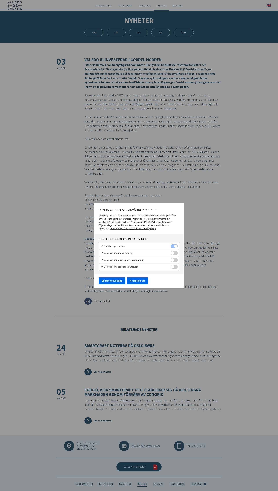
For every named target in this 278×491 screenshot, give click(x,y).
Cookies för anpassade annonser (120, 266)
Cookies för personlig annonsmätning (123, 260)
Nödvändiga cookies (114, 246)
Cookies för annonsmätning (118, 253)
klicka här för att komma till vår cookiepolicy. (133, 228)
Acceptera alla (137, 280)
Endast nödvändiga (112, 280)
